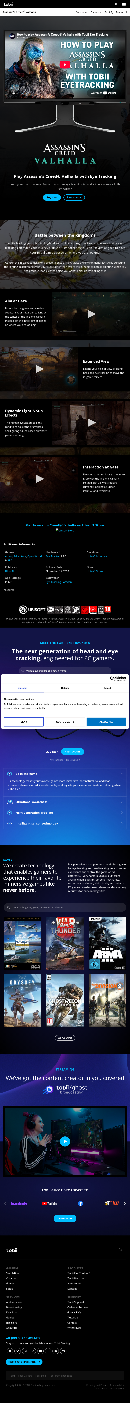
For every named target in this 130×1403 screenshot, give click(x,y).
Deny (23, 721)
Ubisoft (9, 571)
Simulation (12, 1273)
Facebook (48, 1351)
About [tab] (107, 688)
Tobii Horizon (75, 1278)
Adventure (20, 556)
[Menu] (124, 4)
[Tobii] (8, 4)
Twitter (17, 1351)
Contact (72, 1322)
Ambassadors (14, 1302)
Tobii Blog (40, 1375)
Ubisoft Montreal (97, 556)
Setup (9, 1288)
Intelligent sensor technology (37, 823)
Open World (34, 556)
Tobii (12, 1375)
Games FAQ (74, 1312)
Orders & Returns (77, 1307)
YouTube (40, 1351)
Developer (12, 1312)
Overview (81, 12)
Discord (10, 1351)
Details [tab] (65, 688)
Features (96, 12)
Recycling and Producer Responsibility (105, 1385)
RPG (9, 560)
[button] (91, 314)
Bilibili (63, 1351)
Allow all (106, 721)
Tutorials (72, 1317)
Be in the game (26, 774)
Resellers (11, 1322)
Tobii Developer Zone (60, 1375)
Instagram (25, 1351)
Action (9, 556)
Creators (11, 1278)
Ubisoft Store (95, 571)
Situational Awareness (31, 802)
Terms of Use (100, 1388)
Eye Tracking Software (59, 582)
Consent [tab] (22, 688)
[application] (91, 314)
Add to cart (72, 751)
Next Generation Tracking (34, 813)
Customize (63, 721)
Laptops (72, 1288)
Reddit (33, 1351)
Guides (10, 1317)
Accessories (74, 1283)
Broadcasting (14, 1307)
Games (10, 1283)
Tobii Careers (25, 1375)
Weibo (55, 1351)
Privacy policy (117, 1388)
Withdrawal (74, 1328)
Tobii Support (75, 1302)
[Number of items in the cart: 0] (116, 4)
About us (11, 1328)
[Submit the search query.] (9, 907)
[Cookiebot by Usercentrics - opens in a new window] (112, 678)
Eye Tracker (53, 556)
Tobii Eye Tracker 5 (115, 12)
